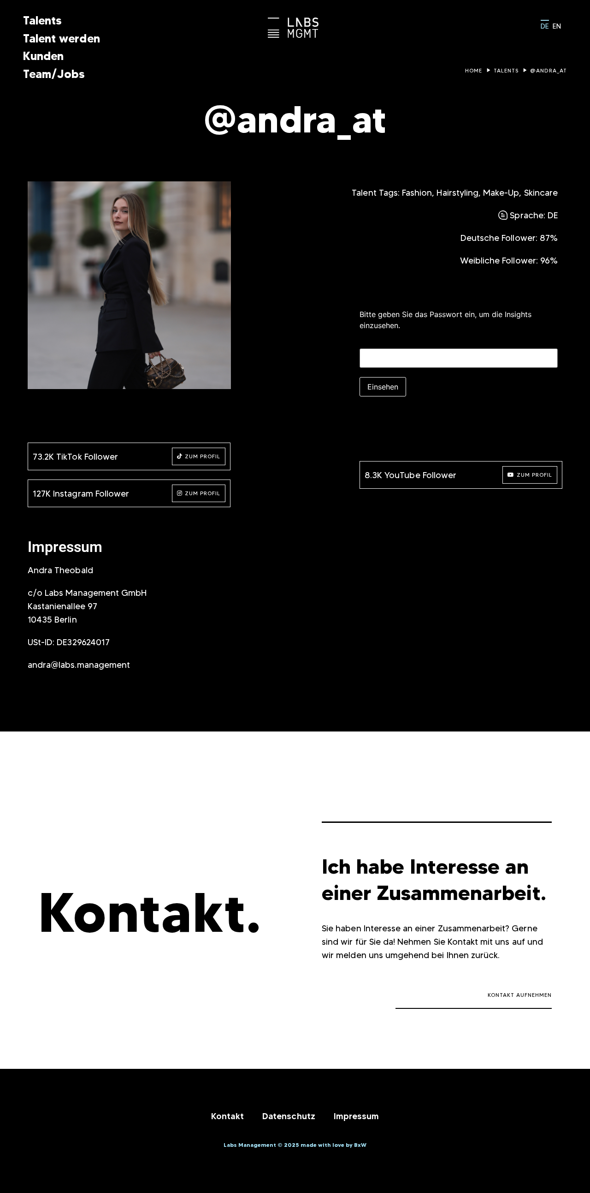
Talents (42, 20)
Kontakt (227, 1116)
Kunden (43, 56)
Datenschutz (288, 1116)
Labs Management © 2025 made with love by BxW (295, 1144)
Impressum (356, 1116)
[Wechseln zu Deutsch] (545, 25)
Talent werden (61, 38)
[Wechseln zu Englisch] (557, 25)
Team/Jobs (54, 74)
